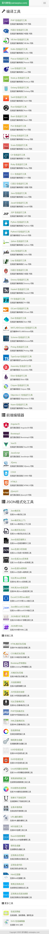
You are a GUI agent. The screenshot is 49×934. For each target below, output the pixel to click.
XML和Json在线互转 (19, 588)
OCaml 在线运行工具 (20, 309)
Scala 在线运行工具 (19, 145)
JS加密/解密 (16, 682)
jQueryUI (14, 491)
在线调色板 (15, 730)
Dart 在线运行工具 (18, 318)
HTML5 (14, 482)
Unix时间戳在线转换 (19, 769)
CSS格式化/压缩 (18, 654)
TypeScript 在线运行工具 (21, 357)
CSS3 (13, 472)
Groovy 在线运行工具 (20, 280)
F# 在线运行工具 (18, 299)
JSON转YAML (17, 626)
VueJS (13, 443)
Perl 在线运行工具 (18, 126)
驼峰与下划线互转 (18, 798)
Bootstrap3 (15, 434)
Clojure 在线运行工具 (20, 385)
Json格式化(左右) (18, 530)
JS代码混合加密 (17, 692)
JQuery (14, 462)
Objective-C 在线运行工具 (22, 395)
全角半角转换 (16, 807)
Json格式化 (15, 511)
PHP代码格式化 (17, 711)
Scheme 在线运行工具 (20, 337)
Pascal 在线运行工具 (19, 59)
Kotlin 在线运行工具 (19, 49)
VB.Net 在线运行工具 (20, 40)
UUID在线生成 (17, 750)
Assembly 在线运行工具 (21, 366)
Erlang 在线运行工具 (19, 136)
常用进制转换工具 (18, 778)
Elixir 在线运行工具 (19, 376)
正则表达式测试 (17, 855)
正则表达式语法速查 (19, 894)
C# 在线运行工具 (18, 155)
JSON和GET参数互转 (20, 616)
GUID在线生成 (17, 759)
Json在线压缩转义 (18, 540)
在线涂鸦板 (15, 912)
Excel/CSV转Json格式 (20, 597)
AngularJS (15, 424)
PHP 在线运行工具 (19, 20)
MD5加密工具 (16, 826)
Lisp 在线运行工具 (18, 260)
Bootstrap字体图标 (18, 663)
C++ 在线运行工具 (18, 174)
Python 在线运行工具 (20, 222)
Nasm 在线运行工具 (19, 405)
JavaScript (15, 453)
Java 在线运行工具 (19, 193)
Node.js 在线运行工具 (20, 78)
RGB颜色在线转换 (18, 788)
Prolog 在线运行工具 (19, 347)
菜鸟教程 (25, 932)
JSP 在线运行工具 (18, 212)
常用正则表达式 (17, 884)
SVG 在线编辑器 (18, 921)
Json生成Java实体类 (19, 559)
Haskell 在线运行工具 (20, 289)
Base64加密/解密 (18, 836)
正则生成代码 (16, 865)
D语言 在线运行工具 (19, 270)
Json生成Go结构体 (19, 568)
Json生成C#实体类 (19, 549)
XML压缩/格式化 (18, 721)
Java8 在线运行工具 (19, 203)
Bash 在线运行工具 (19, 116)
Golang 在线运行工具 (20, 88)
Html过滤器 (15, 874)
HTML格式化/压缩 (18, 644)
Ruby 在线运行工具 (19, 164)
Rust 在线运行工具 (19, 107)
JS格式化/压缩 (17, 673)
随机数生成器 (16, 740)
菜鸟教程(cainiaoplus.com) (14, 3)
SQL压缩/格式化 (17, 702)
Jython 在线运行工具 (19, 241)
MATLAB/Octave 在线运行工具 (24, 328)
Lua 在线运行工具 (18, 68)
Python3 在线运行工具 (20, 232)
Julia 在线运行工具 (19, 251)
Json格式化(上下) (18, 520)
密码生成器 (15, 846)
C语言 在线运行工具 (19, 184)
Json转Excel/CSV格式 (20, 607)
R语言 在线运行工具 (19, 30)
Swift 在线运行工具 (19, 97)
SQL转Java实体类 (18, 578)
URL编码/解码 (17, 817)
